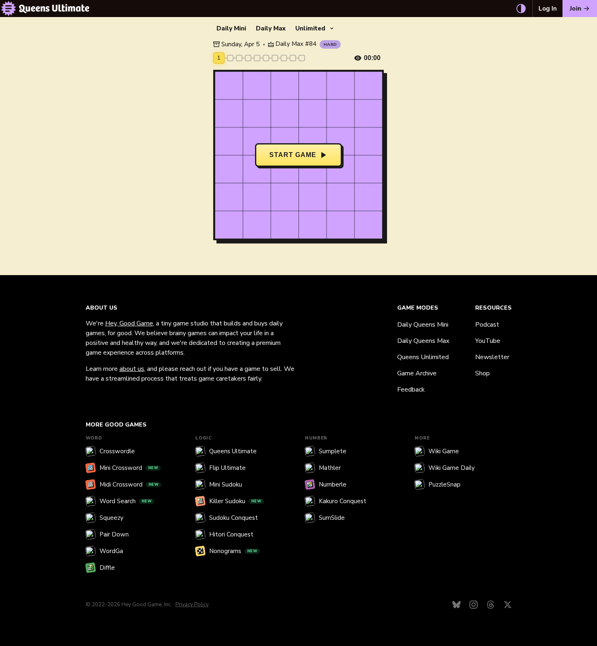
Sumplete (332, 451)
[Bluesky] (456, 605)
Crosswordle (117, 451)
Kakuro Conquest (342, 501)
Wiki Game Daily (451, 468)
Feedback (411, 389)
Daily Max (271, 28)
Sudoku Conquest (233, 518)
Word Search (126, 501)
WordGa (111, 551)
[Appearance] (521, 8)
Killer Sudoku (235, 501)
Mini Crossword (129, 468)
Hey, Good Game (129, 323)
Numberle (332, 484)
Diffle (107, 568)
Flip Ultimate (227, 468)
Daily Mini (231, 28)
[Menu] (8, 8)
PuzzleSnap (444, 484)
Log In (548, 8)
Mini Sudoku (225, 484)
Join (575, 8)
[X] (508, 605)
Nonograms (233, 551)
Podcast (487, 324)
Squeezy (111, 518)
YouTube (487, 340)
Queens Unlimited (423, 357)
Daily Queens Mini (422, 324)
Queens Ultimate (233, 451)
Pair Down (114, 534)
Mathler (330, 468)
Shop (482, 373)
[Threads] (491, 605)
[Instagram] (473, 605)
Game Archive (417, 373)
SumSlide (332, 518)
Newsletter (492, 357)
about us (131, 368)
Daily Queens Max (423, 340)
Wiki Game (443, 451)
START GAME (292, 154)
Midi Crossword (129, 484)
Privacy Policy (192, 604)
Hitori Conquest (231, 534)
